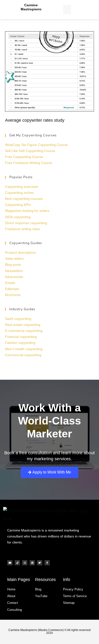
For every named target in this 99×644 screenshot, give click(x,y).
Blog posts (13, 264)
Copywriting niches (19, 193)
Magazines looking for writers (27, 211)
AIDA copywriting (18, 217)
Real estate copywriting (22, 325)
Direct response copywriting (26, 223)
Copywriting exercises (21, 187)
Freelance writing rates (22, 229)
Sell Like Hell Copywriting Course (30, 151)
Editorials (12, 289)
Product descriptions (20, 252)
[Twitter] (39, 562)
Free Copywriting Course (24, 157)
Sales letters (14, 258)
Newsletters (14, 271)
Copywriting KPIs (18, 205)
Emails (10, 283)
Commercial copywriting (23, 355)
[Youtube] (9, 562)
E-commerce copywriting (24, 331)
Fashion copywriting (20, 343)
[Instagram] (24, 562)
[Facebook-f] (47, 562)
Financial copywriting (21, 337)
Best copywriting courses (24, 199)
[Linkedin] (32, 562)
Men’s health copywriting (24, 349)
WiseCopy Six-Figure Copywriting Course (36, 145)
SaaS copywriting (18, 319)
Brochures (13, 295)
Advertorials (14, 277)
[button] (67, 9)
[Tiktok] (17, 562)
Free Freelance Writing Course (28, 163)
